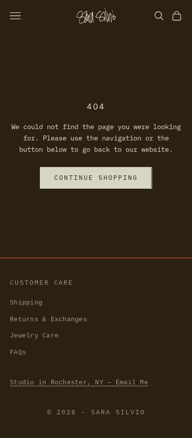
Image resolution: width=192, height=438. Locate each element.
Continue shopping (95, 177)
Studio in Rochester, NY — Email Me (79, 382)
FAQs (18, 352)
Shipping (26, 302)
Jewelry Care (34, 335)
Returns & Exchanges (48, 319)
